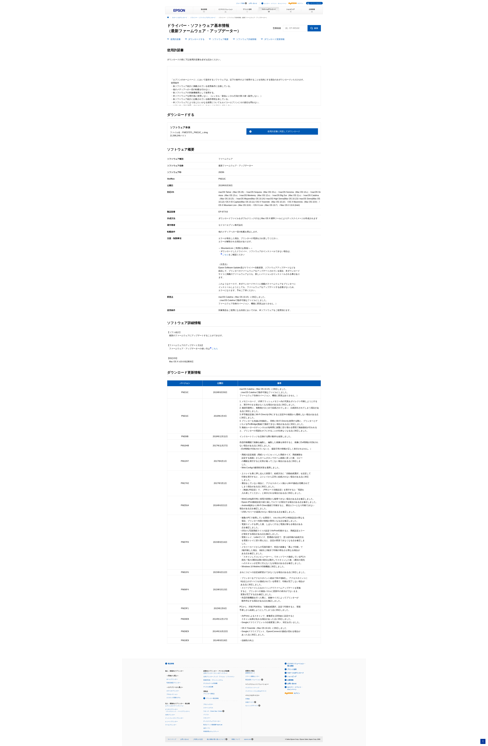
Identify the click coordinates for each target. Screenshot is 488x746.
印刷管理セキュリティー (211, 731)
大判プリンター (170, 714)
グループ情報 (240, 3)
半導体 (247, 699)
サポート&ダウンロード (295, 673)
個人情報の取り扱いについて (216, 739)
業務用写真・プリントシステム (213, 680)
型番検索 (277, 28)
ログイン (300, 3)
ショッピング (291, 676)
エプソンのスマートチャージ (174, 706)
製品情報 (171, 663)
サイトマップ (172, 739)
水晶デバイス (249, 702)
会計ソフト (206, 728)
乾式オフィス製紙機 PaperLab (212, 724)
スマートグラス (208, 707)
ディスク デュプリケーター (211, 721)
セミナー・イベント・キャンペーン (275, 3)
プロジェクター (208, 704)
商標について (236, 739)
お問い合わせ (253, 3)
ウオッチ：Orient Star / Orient (212, 711)
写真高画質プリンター (173, 682)
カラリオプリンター (172, 691)
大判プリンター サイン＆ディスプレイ (215, 673)
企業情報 (290, 680)
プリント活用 (291, 669)
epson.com (247, 739)
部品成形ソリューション (253, 679)
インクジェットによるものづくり (255, 691)
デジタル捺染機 (208, 687)
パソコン (206, 714)
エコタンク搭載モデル (173, 697)
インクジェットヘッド (252, 687)
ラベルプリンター (170, 725)
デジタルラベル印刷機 (210, 683)
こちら (225, 255)
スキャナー (206, 718)
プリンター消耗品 (209, 693)
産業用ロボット (250, 673)
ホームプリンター (172, 679)
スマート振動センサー (252, 676)
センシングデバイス (251, 705)
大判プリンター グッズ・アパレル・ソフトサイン (218, 676)
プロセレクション (172, 694)
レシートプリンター (171, 721)
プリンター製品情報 (212, 698)
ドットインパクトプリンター (174, 718)
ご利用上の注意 (198, 739)
